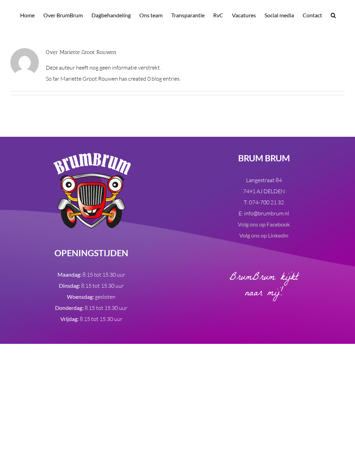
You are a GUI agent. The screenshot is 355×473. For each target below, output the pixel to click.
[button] (333, 14)
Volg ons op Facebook (264, 224)
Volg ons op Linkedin (263, 235)
